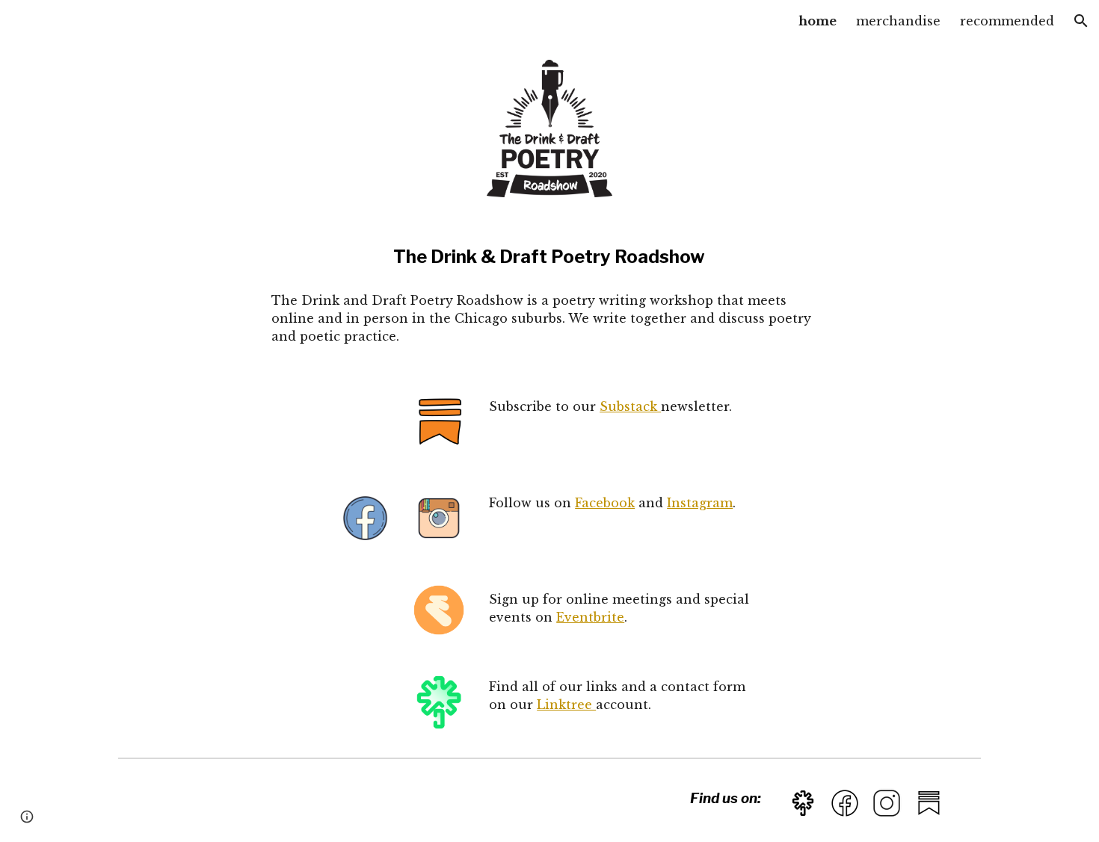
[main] (549, 257)
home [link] (817, 20)
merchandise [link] (898, 20)
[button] (1081, 21)
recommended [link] (1007, 20)
